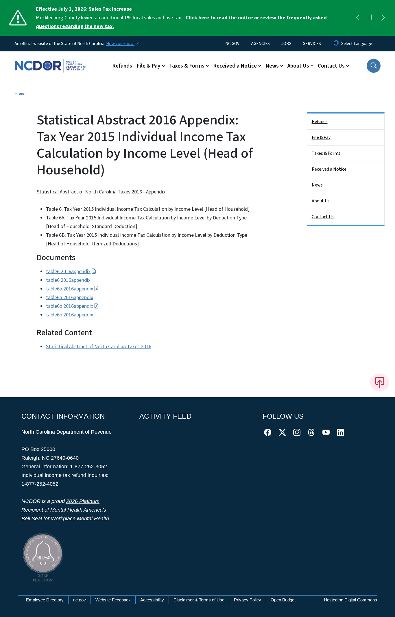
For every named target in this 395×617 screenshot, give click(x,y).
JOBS (286, 43)
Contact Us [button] (331, 66)
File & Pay (321, 137)
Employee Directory (45, 599)
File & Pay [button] (148, 66)
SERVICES (312, 43)
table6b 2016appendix (69, 306)
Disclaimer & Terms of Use (198, 599)
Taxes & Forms (326, 153)
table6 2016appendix (68, 271)
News (317, 185)
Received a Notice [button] (235, 66)
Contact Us (323, 217)
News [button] (272, 66)
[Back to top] (379, 383)
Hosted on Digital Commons (350, 599)
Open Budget (283, 599)
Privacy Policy (247, 599)
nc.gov (79, 599)
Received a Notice (329, 169)
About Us (321, 201)
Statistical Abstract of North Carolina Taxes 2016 (98, 346)
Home (19, 94)
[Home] (50, 59)
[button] (374, 66)
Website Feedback (113, 599)
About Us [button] (298, 66)
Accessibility (152, 599)
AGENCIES (260, 43)
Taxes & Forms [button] (186, 66)
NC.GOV (232, 43)
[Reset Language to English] (336, 43)
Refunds (122, 66)
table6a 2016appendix (69, 288)
